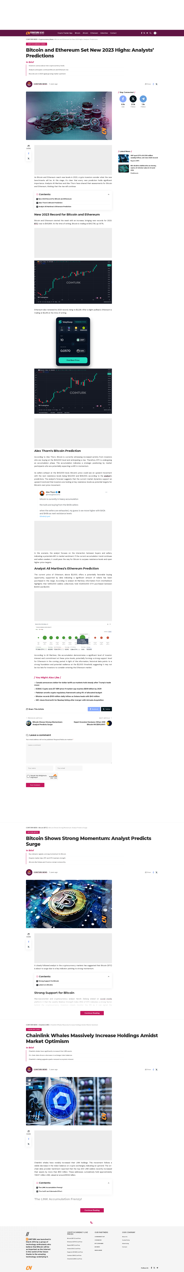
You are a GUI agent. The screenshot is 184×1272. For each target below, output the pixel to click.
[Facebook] (142, 33)
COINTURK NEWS (40, 84)
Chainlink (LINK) (34, 1029)
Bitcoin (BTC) (33, 832)
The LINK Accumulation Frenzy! (50, 1187)
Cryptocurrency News (36, 44)
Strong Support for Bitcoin (48, 981)
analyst (107, 476)
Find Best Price (73, 360)
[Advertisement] (92, 15)
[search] (150, 33)
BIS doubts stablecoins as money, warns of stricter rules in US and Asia (143, 168)
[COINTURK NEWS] (35, 33)
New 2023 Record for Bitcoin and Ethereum (55, 199)
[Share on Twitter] (156, 84)
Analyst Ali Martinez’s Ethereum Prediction (55, 207)
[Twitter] (144, 33)
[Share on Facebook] (153, 84)
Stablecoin (134, 173)
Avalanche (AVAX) (34, 1226)
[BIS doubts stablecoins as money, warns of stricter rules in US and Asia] (123, 169)
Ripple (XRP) (135, 161)
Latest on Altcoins (46, 985)
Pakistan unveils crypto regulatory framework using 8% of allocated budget (69, 693)
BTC (36, 223)
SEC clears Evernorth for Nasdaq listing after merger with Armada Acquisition (70, 700)
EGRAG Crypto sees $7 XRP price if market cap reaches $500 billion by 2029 (68, 689)
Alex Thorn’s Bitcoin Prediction (51, 203)
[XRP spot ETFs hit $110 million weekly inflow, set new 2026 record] (123, 158)
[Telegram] (147, 33)
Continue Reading (92, 1013)
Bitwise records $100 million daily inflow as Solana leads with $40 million (68, 696)
